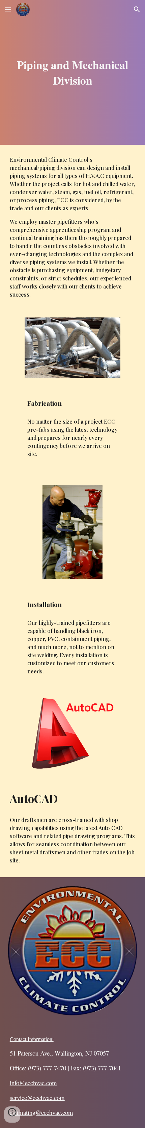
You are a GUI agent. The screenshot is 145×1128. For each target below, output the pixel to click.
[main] (72, 72)
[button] (8, 9)
